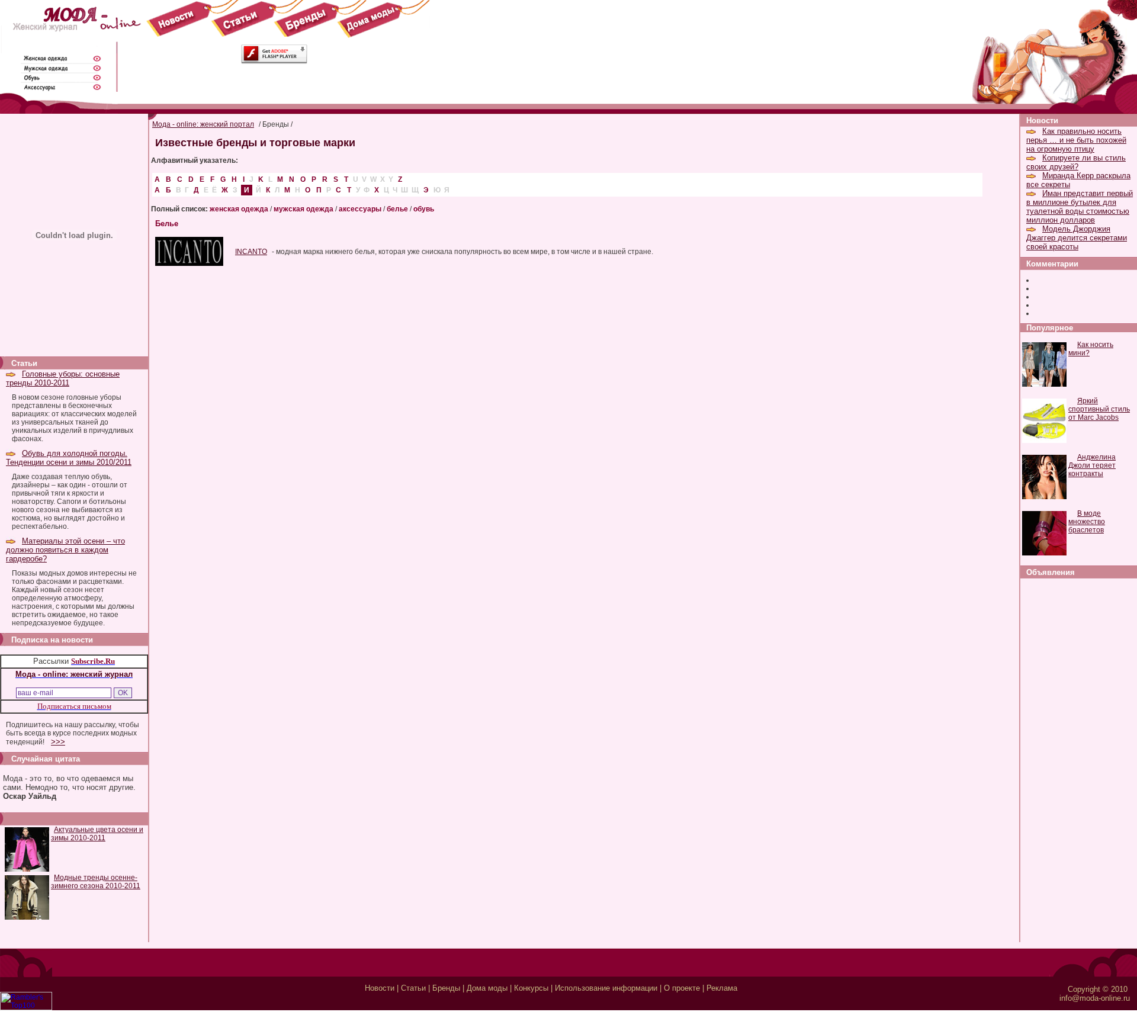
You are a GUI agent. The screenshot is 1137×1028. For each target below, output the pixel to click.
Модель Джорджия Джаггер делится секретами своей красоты (1076, 237)
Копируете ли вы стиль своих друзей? (1076, 162)
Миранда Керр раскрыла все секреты (1078, 180)
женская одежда (239, 209)
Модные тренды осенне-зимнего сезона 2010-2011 (95, 881)
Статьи (413, 988)
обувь (423, 209)
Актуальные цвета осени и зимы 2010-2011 (97, 833)
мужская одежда (303, 209)
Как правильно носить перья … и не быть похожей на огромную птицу (1076, 140)
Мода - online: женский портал (203, 124)
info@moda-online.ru (1094, 998)
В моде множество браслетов (1086, 521)
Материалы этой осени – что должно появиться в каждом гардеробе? (65, 550)
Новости (379, 988)
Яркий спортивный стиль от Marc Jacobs (1099, 409)
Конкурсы (531, 988)
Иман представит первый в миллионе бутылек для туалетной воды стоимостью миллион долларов (1079, 206)
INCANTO (251, 252)
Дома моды (487, 988)
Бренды (446, 988)
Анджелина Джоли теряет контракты (1092, 465)
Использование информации (606, 988)
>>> (58, 741)
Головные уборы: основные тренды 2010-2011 (63, 378)
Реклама (721, 988)
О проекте (682, 988)
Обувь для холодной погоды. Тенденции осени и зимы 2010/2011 (68, 458)
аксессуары (360, 209)
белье (397, 209)
